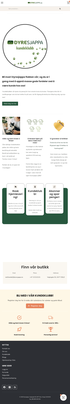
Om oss (4, 351)
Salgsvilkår (5, 375)
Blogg (4, 357)
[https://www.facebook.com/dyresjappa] (4, 387)
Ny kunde (5, 372)
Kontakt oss (6, 349)
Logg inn (5, 369)
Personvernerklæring (9, 378)
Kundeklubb (6, 354)
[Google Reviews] (15, 387)
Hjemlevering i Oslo (8, 360)
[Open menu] (2, 3)
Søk (60, 9)
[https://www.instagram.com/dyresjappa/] (9, 387)
